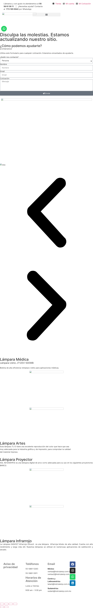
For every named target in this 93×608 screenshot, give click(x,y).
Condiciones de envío (12, 580)
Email (2, 71)
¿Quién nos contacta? (9, 57)
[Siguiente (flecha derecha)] (6, 607)
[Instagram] (72, 570)
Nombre (3, 64)
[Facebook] (72, 564)
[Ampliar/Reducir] (2, 604)
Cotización (4, 78)
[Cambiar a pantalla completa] (6, 604)
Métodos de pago (10, 583)
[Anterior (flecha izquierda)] (2, 607)
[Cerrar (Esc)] (15, 604)
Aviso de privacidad (11, 577)
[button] (47, 14)
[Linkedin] (72, 583)
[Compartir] (11, 604)
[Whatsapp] (4, 29)
